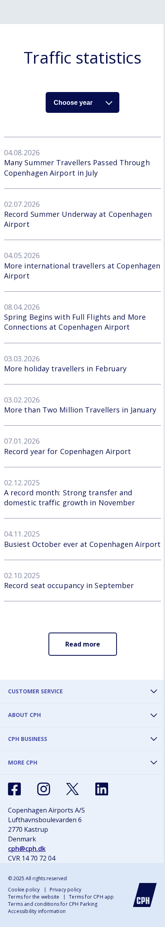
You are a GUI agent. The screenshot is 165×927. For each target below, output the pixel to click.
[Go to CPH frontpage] (145, 895)
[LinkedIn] (101, 789)
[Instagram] (43, 789)
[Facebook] (14, 789)
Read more (82, 644)
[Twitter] (72, 789)
